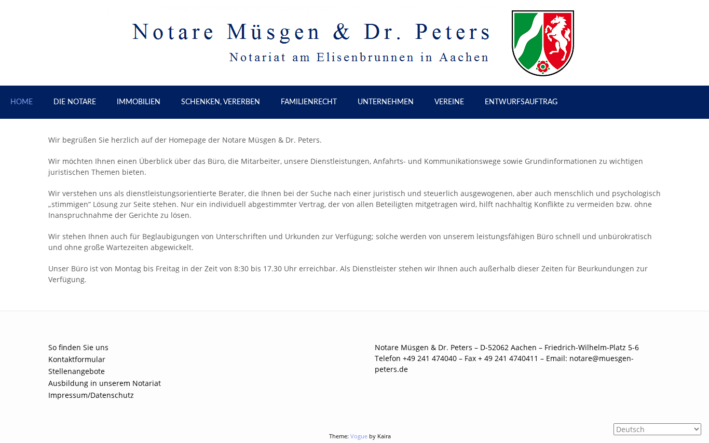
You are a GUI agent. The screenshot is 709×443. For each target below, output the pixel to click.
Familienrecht (309, 102)
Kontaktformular (76, 359)
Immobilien (138, 102)
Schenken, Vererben (220, 102)
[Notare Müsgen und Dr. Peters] (354, 42)
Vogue (358, 436)
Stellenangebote (76, 371)
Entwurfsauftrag (521, 102)
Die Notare (74, 102)
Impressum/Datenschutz (91, 395)
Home (21, 102)
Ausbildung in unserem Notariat (104, 383)
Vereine (449, 102)
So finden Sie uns (78, 347)
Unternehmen (386, 102)
